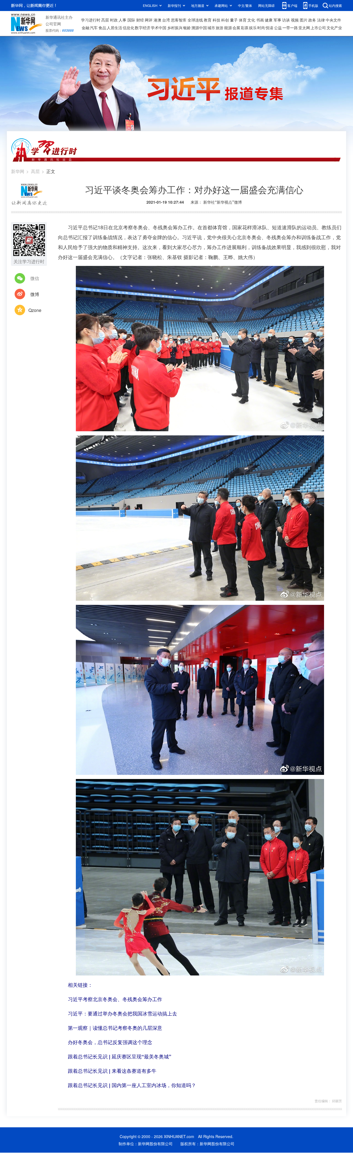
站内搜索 (335, 5)
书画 (260, 20)
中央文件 (333, 20)
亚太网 (304, 27)
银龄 (187, 27)
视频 (295, 20)
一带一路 (290, 27)
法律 (321, 20)
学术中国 (158, 27)
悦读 (269, 27)
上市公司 (318, 27)
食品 (102, 27)
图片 (303, 20)
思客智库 (178, 20)
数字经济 (142, 27)
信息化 (128, 27)
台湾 (166, 20)
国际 (131, 20)
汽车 (94, 27)
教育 (208, 20)
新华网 (17, 171)
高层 (105, 20)
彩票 (244, 27)
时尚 (261, 27)
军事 (277, 20)
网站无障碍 (266, 5)
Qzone (34, 310)
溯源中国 (199, 27)
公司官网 (53, 23)
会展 (236, 27)
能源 (228, 27)
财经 (140, 20)
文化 (251, 20)
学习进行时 (90, 20)
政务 (312, 20)
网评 (149, 20)
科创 (225, 20)
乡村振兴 (175, 27)
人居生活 (114, 27)
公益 (278, 27)
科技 (216, 20)
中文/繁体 (245, 5)
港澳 (157, 20)
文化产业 (334, 27)
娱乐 (253, 27)
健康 (268, 20)
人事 (122, 20)
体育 (243, 20)
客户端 (292, 5)
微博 (34, 294)
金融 (85, 27)
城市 (211, 27)
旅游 (219, 27)
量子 (234, 20)
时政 (114, 20)
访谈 (286, 20)
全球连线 (195, 20)
